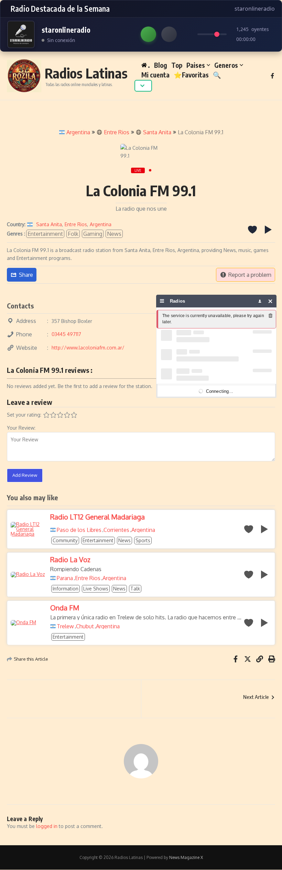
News (114, 233)
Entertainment (45, 233)
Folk (73, 233)
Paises (195, 65)
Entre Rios (116, 132)
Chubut (85, 626)
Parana (65, 578)
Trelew (65, 626)
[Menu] (162, 301)
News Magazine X (186, 857)
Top (176, 65)
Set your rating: (24, 415)
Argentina (78, 132)
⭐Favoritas (191, 75)
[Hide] (270, 301)
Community (65, 540)
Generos (226, 65)
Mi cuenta (155, 75)
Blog (160, 65)
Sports (142, 540)
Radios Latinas (86, 73)
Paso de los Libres (79, 530)
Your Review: (21, 428)
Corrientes (116, 530)
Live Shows (95, 588)
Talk (135, 588)
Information (65, 588)
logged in (46, 826)
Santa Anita (157, 132)
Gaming (92, 233)
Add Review (24, 475)
